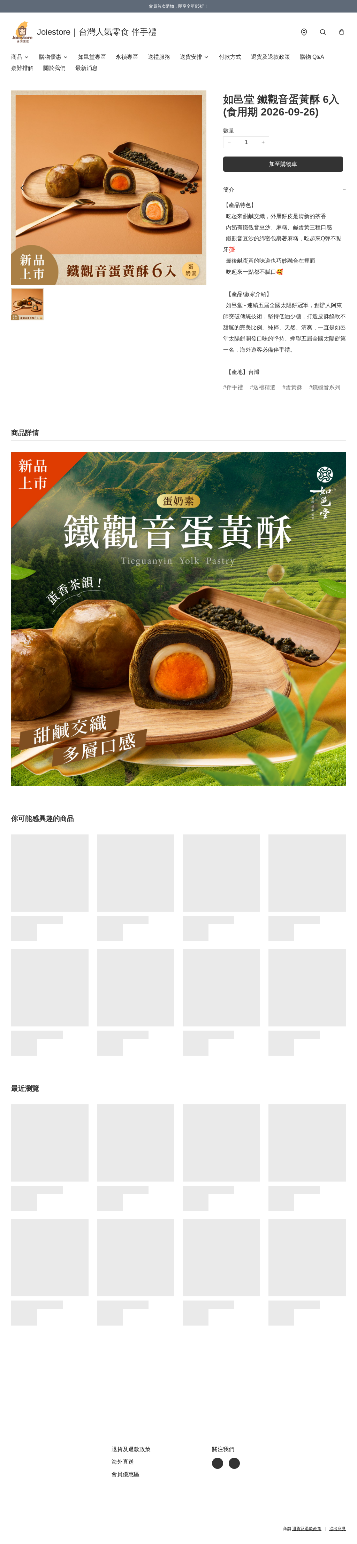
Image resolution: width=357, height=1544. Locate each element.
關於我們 (54, 68)
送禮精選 (264, 387)
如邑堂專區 (92, 57)
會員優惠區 (125, 1474)
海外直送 (123, 1462)
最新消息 (86, 68)
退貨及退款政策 (270, 57)
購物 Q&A (312, 57)
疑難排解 (22, 68)
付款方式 (230, 57)
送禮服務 (159, 57)
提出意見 (337, 1528)
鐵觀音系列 (326, 387)
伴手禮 (234, 387)
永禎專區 (127, 57)
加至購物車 (283, 164)
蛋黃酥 (294, 387)
